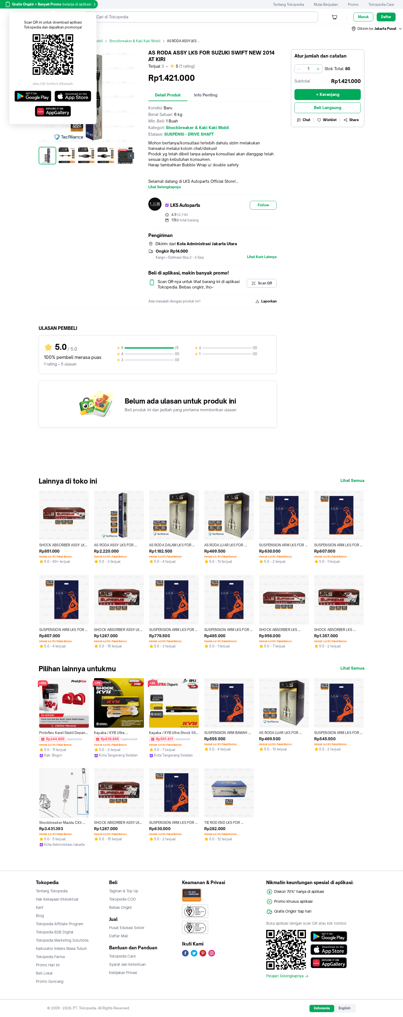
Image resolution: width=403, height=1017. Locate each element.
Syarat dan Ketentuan (127, 964)
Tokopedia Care (381, 4)
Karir (40, 907)
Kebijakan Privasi (123, 972)
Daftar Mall (118, 936)
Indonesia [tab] (322, 1008)
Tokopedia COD (122, 899)
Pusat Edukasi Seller (126, 927)
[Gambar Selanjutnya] (130, 155)
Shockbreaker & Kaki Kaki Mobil (134, 41)
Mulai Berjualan (326, 4)
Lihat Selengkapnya (164, 187)
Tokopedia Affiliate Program (59, 924)
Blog (40, 915)
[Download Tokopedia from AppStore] (328, 949)
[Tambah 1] (318, 68)
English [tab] (344, 1008)
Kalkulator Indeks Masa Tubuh (61, 948)
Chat (306, 120)
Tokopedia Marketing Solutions (62, 940)
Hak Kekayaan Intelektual (57, 899)
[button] (377, 29)
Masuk (363, 17)
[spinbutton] (308, 69)
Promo (353, 4)
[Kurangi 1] (299, 68)
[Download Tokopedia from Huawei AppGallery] (328, 962)
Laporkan (269, 301)
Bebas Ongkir (120, 907)
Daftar (386, 17)
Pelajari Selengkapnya (284, 976)
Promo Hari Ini (47, 965)
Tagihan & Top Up (123, 891)
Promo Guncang (49, 981)
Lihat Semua (352, 480)
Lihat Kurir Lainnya (262, 257)
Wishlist (330, 120)
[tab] (168, 95)
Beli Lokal (44, 973)
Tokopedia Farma (50, 957)
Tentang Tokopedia (288, 4)
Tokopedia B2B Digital (54, 932)
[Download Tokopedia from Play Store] (328, 936)
